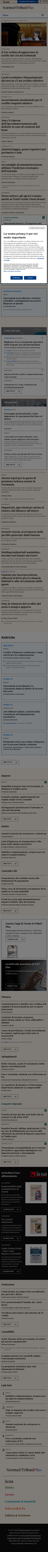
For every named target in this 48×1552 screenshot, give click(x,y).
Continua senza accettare (37, 228)
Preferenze (16, 277)
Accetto (30, 277)
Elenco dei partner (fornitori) (12, 271)
